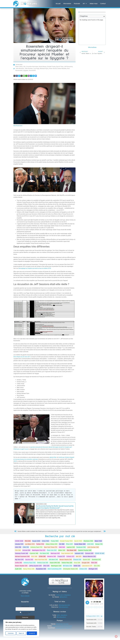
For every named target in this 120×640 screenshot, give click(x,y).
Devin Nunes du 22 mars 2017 (22, 356)
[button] (104, 16)
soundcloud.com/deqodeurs (64, 628)
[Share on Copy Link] (14, 76)
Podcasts (77, 3)
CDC (18, 547)
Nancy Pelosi (28, 568)
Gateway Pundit (21, 553)
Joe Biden (30, 544)
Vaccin (78, 541)
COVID (19, 541)
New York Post (41, 559)
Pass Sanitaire (67, 553)
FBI (28, 541)
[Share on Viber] (29, 76)
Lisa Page (36, 68)
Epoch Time (59, 66)
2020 (90, 544)
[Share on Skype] (33, 76)
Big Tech (19, 559)
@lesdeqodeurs (63, 607)
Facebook (81, 547)
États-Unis (51, 550)
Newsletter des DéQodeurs (26, 613)
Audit (18, 568)
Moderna (51, 556)
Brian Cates (19, 66)
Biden (98, 541)
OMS (62, 547)
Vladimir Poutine (84, 550)
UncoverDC (32, 70)
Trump (54, 541)
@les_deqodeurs (62, 615)
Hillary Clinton (51, 544)
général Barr (53, 457)
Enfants (70, 556)
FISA (94, 562)
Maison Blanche (89, 556)
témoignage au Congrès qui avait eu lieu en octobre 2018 (35, 268)
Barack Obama (66, 559)
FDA (18, 550)
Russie (36, 541)
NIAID (77, 565)
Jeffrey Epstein (35, 565)
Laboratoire (87, 565)
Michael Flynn (44, 68)
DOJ (97, 565)
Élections (88, 541)
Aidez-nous (93, 3)
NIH (78, 556)
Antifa (18, 562)
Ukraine (19, 544)
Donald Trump (51, 66)
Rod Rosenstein (17, 125)
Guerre (86, 559)
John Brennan (20, 68)
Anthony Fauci (36, 547)
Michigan (93, 568)
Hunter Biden (79, 544)
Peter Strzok (53, 68)
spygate (25, 70)
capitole (71, 547)
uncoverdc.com (41, 504)
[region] (21, 628)
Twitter (40, 544)
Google (85, 562)
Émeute (77, 559)
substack (79, 553)
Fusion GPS (55, 562)
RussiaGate (41, 568)
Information (67, 3)
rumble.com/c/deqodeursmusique (62, 626)
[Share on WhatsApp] (26, 76)
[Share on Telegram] (31, 76)
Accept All (32, 633)
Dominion (96, 559)
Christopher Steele (70, 568)
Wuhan (98, 544)
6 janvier (34, 553)
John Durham (29, 68)
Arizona (26, 550)
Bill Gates (67, 565)
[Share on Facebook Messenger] (36, 76)
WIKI (15, 461)
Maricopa (55, 553)
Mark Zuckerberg (54, 568)
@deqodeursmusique (62, 624)
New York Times (50, 547)
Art (84, 3)
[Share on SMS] (24, 76)
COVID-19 (99, 553)
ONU (46, 565)
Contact (103, 3)
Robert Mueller (62, 68)
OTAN (42, 556)
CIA (24, 66)
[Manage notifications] (116, 636)
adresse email (25, 606)
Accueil (58, 3)
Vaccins (29, 559)
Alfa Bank (53, 559)
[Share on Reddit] (22, 76)
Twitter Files (67, 562)
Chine (45, 541)
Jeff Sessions (68, 66)
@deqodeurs (63, 597)
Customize (11, 633)
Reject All (21, 633)
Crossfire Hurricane (32, 66)
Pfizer (69, 544)
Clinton (83, 568)
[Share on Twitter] (19, 76)
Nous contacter (25, 596)
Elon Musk (71, 550)
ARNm (61, 550)
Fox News (44, 553)
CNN (26, 547)
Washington (56, 565)
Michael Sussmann (22, 556)
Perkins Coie (42, 562)
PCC (34, 556)
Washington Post (38, 550)
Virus (77, 562)
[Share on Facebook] (17, 76)
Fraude (61, 556)
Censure (89, 553)
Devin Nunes (43, 66)
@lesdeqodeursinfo (64, 605)
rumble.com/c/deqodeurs (63, 595)
